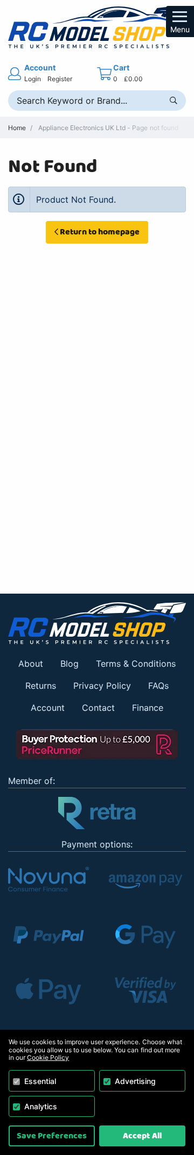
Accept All (142, 1135)
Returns (40, 685)
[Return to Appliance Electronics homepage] (97, 623)
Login (32, 79)
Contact (98, 707)
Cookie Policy (48, 1057)
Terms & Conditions (136, 663)
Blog (69, 663)
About (30, 663)
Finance (147, 707)
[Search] (173, 100)
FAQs (158, 685)
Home (17, 128)
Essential (40, 1081)
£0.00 (133, 79)
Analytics (40, 1106)
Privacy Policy (102, 685)
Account (48, 707)
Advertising (135, 1081)
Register (59, 79)
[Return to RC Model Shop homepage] (97, 27)
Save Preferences (52, 1135)
